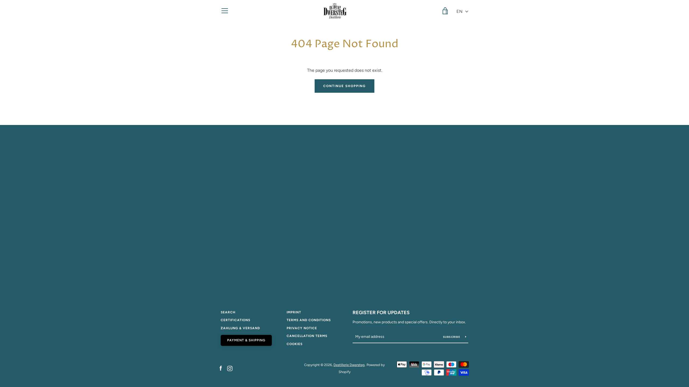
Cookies (295, 344)
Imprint (294, 312)
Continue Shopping (344, 86)
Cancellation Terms (307, 336)
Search (228, 312)
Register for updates (381, 313)
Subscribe (452, 337)
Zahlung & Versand (240, 328)
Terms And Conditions (309, 320)
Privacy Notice (302, 328)
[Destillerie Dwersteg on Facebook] (220, 368)
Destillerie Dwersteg (349, 365)
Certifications (235, 320)
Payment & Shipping (246, 340)
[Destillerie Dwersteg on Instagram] (230, 368)
